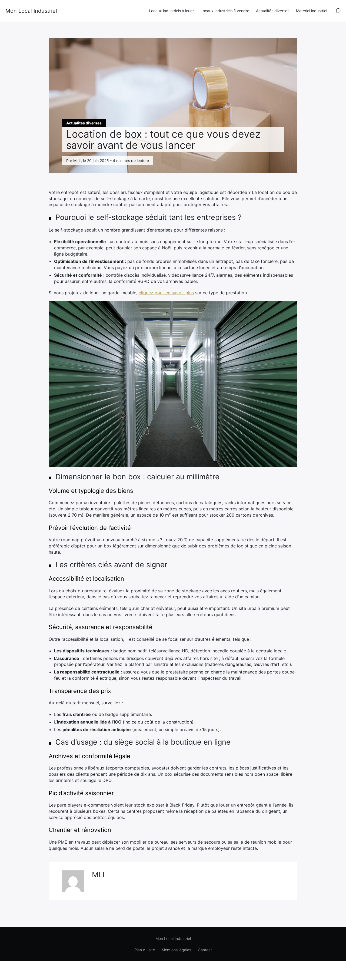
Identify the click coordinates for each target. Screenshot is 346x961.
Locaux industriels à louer (171, 10)
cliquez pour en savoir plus (166, 292)
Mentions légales (176, 949)
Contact (205, 949)
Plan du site (144, 949)
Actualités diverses (272, 10)
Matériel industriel (311, 10)
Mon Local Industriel (31, 11)
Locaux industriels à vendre (225, 10)
